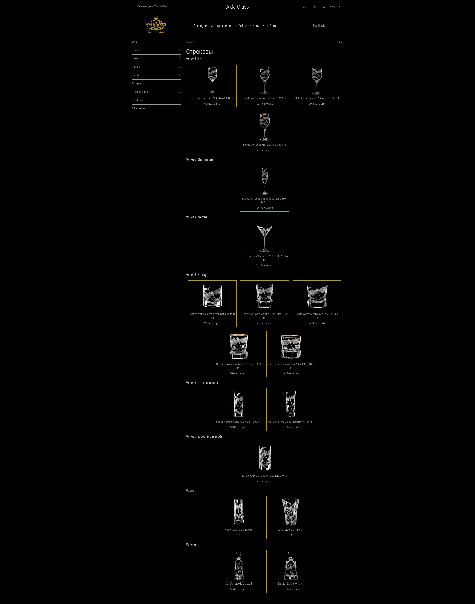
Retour (340, 41)
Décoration (138, 108)
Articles (243, 26)
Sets (134, 41)
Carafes (136, 75)
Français (334, 6)
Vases (135, 58)
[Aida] (156, 25)
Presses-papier (141, 91)
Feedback (319, 25)
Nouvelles (259, 26)
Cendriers (137, 100)
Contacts (275, 26)
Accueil (190, 41)
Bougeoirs (138, 83)
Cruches (136, 50)
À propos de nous (222, 26)
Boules (136, 66)
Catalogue (200, 26)
